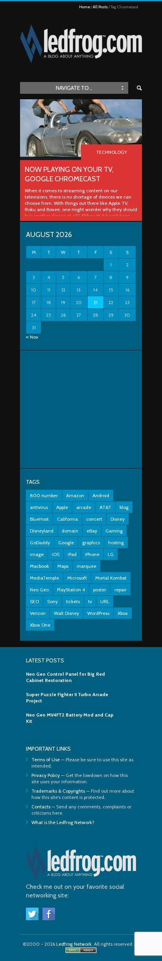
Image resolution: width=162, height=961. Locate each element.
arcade (83, 507)
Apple (62, 507)
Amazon (75, 495)
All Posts (100, 6)
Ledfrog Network (74, 944)
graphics (91, 542)
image (37, 554)
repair (120, 590)
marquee (86, 566)
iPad (72, 554)
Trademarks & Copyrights (58, 791)
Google (66, 542)
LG (111, 554)
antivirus (39, 507)
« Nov (32, 337)
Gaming (114, 531)
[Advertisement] (81, 409)
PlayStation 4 (71, 590)
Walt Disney (66, 613)
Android (100, 495)
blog (124, 507)
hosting (116, 542)
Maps (62, 566)
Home (84, 6)
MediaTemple (44, 578)
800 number (44, 495)
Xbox (123, 613)
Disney (117, 519)
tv (90, 601)
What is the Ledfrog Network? (62, 822)
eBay (92, 531)
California (67, 519)
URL (104, 601)
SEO (34, 601)
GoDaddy (40, 542)
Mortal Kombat (111, 578)
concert (94, 519)
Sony (52, 601)
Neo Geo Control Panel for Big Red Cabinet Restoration (65, 677)
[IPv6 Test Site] (81, 951)
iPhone (92, 554)
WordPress (98, 613)
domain (70, 531)
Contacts (40, 807)
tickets (73, 601)
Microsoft (77, 578)
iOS (55, 554)
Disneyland (41, 531)
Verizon (38, 613)
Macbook (39, 566)
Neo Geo (39, 590)
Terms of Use (45, 759)
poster (99, 590)
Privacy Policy (45, 775)
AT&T (105, 507)
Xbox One (40, 625)
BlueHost (39, 519)
